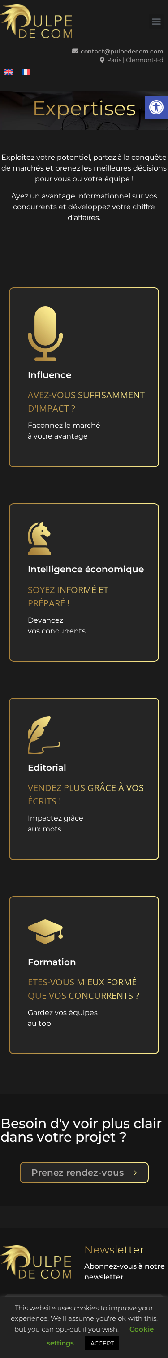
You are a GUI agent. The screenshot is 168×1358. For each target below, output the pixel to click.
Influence (49, 374)
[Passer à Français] (25, 72)
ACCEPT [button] (102, 1343)
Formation (52, 962)
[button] (156, 107)
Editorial (47, 767)
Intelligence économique (86, 569)
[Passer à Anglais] (8, 72)
